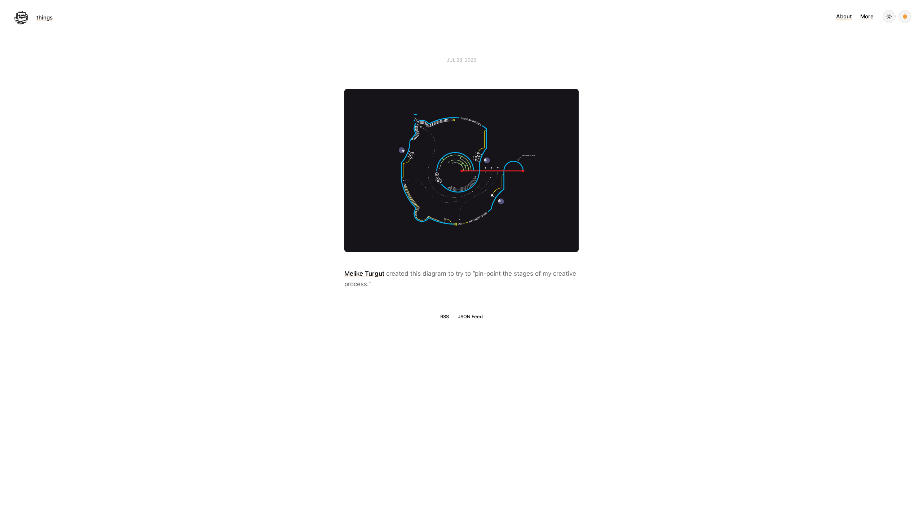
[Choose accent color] (904, 16)
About (844, 16)
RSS (444, 316)
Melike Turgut (364, 273)
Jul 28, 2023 (461, 60)
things (44, 17)
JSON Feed (470, 316)
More (867, 16)
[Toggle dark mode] (889, 16)
